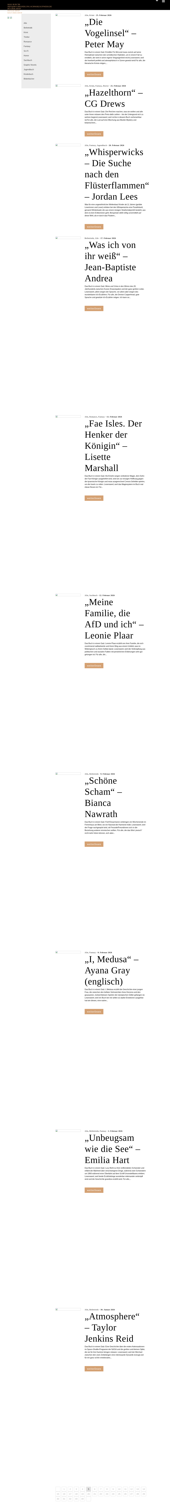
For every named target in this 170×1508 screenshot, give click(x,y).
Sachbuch (28, 60)
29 (144, 1494)
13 (137, 1489)
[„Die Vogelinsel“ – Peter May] (69, 31)
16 (64, 1494)
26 (125, 1494)
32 (70, 1499)
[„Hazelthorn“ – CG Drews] (69, 102)
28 (137, 1494)
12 (131, 1489)
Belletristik (28, 28)
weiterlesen (94, 74)
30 (58, 1499)
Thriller (26, 37)
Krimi (26, 32)
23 (107, 1494)
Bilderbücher (29, 79)
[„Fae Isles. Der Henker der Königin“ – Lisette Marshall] (69, 502)
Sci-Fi (26, 51)
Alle (25, 23)
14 (144, 1489)
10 (119, 1489)
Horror (26, 56)
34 (82, 1499)
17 (70, 1494)
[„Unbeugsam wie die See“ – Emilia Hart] (69, 1216)
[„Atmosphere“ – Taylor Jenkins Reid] (69, 1395)
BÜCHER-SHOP (14, 9)
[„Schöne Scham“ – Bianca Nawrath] (69, 859)
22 (101, 1494)
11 (125, 1489)
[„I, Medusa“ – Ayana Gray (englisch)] (69, 1038)
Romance (28, 42)
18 (76, 1494)
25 (119, 1494)
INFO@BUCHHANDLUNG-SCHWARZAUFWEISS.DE (30, 7)
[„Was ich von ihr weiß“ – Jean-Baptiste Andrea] (69, 324)
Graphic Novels (30, 65)
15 (58, 1494)
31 (64, 1499)
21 (95, 1494)
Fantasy (27, 46)
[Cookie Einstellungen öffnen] (5, 1505)
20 (88, 1494)
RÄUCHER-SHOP (15, 13)
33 (76, 1499)
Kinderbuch (28, 74)
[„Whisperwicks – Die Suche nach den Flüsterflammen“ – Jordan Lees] (69, 161)
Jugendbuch (29, 70)
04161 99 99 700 (14, 4)
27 (131, 1494)
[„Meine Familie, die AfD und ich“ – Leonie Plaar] (69, 681)
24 (113, 1494)
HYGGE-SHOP (14, 11)
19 (82, 1494)
